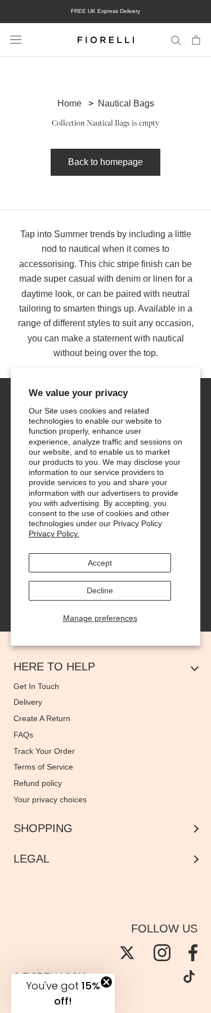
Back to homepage (105, 162)
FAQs (23, 734)
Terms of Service (43, 766)
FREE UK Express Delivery (105, 11)
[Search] (176, 40)
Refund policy (38, 783)
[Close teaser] (106, 982)
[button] (63, 993)
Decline (100, 590)
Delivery (28, 702)
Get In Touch (36, 686)
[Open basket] (196, 39)
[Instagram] (162, 952)
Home (69, 103)
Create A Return (42, 718)
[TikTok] (189, 976)
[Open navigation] (15, 40)
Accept (100, 562)
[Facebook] (192, 952)
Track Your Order (44, 751)
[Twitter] (127, 952)
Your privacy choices (50, 799)
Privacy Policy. (54, 533)
